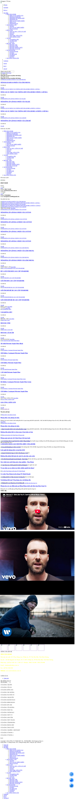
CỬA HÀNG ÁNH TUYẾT (7, 727)
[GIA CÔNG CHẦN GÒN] (7, 399)
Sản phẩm (6, 13)
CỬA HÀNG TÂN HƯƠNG (7, 707)
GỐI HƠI (11, 26)
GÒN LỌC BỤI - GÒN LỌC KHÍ (17, 31)
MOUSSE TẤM (13, 44)
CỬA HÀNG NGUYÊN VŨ (7, 694)
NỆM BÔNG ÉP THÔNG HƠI (16, 18)
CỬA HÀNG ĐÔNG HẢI (7, 689)
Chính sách (6, 678)
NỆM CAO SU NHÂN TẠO (16, 15)
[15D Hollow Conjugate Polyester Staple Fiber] (12, 388)
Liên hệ (5, 68)
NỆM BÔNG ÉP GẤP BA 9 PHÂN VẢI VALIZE (15, 101)
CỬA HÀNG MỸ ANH (6, 705)
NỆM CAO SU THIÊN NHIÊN (17, 21)
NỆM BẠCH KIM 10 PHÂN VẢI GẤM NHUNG (15, 82)
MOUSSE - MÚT (10, 43)
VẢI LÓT (11, 42)
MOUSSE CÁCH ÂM (14, 48)
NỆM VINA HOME (11, 14)
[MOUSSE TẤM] (5, 320)
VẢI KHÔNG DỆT (14, 39)
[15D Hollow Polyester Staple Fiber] (9, 359)
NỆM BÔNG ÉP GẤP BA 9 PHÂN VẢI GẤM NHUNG (17, 260)
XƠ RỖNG (12, 55)
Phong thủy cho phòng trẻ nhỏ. (10, 417)
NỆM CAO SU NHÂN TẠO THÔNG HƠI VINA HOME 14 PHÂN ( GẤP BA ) (24, 111)
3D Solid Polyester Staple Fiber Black (12, 343)
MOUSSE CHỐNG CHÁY (16, 47)
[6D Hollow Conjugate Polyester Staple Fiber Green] (13, 379)
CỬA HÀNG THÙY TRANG (8, 720)
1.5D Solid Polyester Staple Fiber (10, 372)
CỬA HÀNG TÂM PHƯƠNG (8, 722)
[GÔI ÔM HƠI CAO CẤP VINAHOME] (11, 278)
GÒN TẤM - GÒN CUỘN (15, 35)
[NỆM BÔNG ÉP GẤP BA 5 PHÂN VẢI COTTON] (13, 228)
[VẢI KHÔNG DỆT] (6, 309)
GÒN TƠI (11, 33)
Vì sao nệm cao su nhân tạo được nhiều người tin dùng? (17, 468)
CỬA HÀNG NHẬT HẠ (7, 710)
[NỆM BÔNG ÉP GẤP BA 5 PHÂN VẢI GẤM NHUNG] (15, 247)
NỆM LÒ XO (12, 22)
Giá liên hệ (6, 798)
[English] (3, 73)
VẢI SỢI (8, 38)
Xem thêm (13, 208)
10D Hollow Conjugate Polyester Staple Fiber (14, 353)
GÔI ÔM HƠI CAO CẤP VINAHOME (12, 280)
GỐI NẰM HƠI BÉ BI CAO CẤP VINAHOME (15, 300)
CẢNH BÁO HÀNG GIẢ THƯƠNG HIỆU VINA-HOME (18, 444)
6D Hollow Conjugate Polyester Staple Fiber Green (16, 382)
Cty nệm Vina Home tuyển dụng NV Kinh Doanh (15, 474)
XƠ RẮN (11, 56)
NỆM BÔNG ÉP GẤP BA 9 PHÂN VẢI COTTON (16, 212)
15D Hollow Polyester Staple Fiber (11, 362)
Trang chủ (6, 744)
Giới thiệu (6, 7)
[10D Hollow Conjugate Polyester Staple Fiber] (12, 350)
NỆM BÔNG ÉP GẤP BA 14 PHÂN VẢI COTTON (16, 222)
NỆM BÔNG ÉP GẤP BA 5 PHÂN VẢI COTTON (16, 231)
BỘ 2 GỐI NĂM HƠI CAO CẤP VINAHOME (15, 271)
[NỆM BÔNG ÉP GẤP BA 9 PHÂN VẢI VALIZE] (13, 98)
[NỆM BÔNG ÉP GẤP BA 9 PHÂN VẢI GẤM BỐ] (13, 118)
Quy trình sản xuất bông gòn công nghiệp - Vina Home (17, 462)
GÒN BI (11, 34)
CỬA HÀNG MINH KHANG (8, 702)
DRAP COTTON (13, 29)
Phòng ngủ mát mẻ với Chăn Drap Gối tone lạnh (15, 438)
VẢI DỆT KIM (13, 41)
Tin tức (5, 63)
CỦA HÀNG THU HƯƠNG (7, 692)
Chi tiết (2, 87)
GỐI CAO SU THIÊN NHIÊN (16, 27)
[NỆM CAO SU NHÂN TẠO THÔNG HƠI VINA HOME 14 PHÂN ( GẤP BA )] (21, 108)
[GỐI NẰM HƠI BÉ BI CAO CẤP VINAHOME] (13, 297)
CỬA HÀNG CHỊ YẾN (6, 684)
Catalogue (6, 60)
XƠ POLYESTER (10, 50)
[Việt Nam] (8, 73)
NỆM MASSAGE (13, 23)
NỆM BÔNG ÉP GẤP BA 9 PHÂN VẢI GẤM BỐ (16, 120)
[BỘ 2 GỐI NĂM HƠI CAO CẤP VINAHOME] (12, 268)
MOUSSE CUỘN (13, 46)
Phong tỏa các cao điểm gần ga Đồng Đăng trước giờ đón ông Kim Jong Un (23, 486)
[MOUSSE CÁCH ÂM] (6, 329)
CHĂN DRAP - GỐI (11, 25)
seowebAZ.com (47, 741)
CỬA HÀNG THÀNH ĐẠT (7, 712)
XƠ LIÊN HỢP (13, 54)
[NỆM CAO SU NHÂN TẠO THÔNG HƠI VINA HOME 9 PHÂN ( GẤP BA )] (20, 89)
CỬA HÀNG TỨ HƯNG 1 (7, 732)
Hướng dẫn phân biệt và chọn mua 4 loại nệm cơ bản (17, 432)
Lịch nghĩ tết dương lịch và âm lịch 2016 (13, 450)
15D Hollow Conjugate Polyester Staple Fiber (14, 391)
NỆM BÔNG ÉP (13, 19)
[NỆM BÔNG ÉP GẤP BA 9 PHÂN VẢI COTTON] (13, 209)
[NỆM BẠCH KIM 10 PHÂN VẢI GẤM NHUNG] (13, 79)
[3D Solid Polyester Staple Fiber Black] (10, 340)
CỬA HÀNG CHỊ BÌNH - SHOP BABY (10, 730)
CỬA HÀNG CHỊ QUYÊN (7, 697)
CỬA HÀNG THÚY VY (7, 715)
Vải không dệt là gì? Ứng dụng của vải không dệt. (16, 480)
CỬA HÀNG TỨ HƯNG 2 (7, 735)
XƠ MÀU (11, 52)
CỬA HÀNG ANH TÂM (7, 717)
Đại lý (5, 66)
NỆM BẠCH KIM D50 (15, 17)
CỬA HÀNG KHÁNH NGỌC (8, 699)
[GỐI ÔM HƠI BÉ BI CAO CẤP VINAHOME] (12, 287)
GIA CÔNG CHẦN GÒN (12, 58)
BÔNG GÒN (9, 30)
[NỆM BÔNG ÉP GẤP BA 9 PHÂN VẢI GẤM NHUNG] (15, 257)
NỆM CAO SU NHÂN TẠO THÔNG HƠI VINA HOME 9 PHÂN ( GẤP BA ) (24, 92)
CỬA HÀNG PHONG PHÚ (7, 725)
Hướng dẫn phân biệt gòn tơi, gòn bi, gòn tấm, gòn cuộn (18, 456)
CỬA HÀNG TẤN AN (6, 687)
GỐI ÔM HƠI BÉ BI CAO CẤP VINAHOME (14, 290)
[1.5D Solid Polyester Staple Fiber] (9, 369)
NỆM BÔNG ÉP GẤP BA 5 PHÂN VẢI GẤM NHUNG (17, 250)
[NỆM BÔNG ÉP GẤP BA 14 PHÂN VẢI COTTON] (14, 219)
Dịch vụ (5, 10)
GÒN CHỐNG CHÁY (14, 37)
